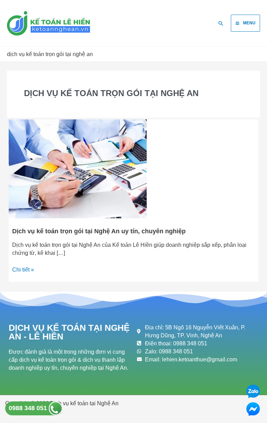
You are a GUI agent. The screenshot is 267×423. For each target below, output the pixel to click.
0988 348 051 (29, 408)
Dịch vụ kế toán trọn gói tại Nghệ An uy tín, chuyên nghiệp (99, 231)
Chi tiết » (23, 269)
